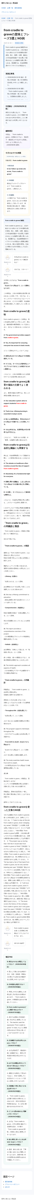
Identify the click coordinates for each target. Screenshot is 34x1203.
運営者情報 (18, 8)
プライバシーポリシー (8, 12)
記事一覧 (10, 8)
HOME (3, 8)
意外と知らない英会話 (9, 3)
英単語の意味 (19, 43)
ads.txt (7, 1187)
